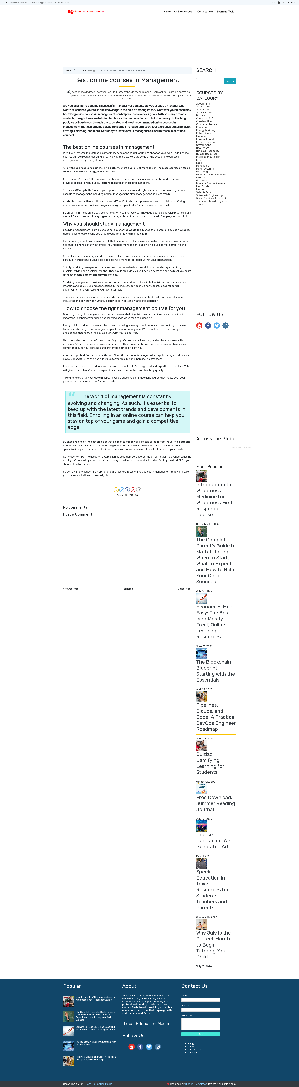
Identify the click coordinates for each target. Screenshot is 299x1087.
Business (201, 115)
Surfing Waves (245, 448)
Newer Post (71, 588)
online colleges (173, 95)
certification (104, 92)
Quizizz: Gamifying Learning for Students (210, 763)
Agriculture (203, 106)
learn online (160, 92)
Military (200, 177)
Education (202, 127)
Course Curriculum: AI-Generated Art (213, 841)
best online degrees (88, 70)
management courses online (81, 95)
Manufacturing (205, 168)
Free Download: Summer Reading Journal (215, 803)
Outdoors (201, 180)
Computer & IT (204, 118)
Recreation (202, 189)
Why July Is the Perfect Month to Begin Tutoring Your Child (213, 945)
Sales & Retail (204, 192)
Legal (199, 162)
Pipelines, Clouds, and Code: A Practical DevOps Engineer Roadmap (216, 717)
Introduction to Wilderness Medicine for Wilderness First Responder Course (214, 499)
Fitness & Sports (205, 139)
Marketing (202, 171)
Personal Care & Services (210, 183)
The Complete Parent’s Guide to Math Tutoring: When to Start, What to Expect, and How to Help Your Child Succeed (216, 560)
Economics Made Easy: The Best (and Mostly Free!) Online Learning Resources (215, 622)
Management (204, 165)
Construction (204, 121)
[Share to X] (121, 489)
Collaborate (194, 1052)
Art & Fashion (204, 112)
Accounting (203, 103)
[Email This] (116, 489)
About (191, 1046)
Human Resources (206, 153)
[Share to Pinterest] (133, 489)
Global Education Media (145, 1023)
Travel (199, 204)
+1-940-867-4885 (17, 2)
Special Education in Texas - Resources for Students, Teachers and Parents (212, 889)
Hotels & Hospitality (207, 150)
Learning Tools (225, 11)
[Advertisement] (149, 41)
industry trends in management (132, 92)
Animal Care (203, 109)
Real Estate (202, 186)
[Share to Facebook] (127, 489)
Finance (201, 136)
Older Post (184, 588)
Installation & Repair (208, 156)
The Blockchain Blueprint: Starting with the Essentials (215, 671)
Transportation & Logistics (211, 201)
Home (167, 11)
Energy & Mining (205, 130)
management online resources (144, 95)
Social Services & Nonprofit (212, 198)
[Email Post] (136, 494)
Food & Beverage (206, 142)
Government (203, 145)
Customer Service (206, 124)
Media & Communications (211, 174)
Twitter (291, 2)
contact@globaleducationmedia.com (50, 2)
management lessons (112, 95)
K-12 (198, 159)
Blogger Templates (196, 1083)
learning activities (179, 92)
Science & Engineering (209, 195)
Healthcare (202, 148)
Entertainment (205, 133)
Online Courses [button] (183, 11)
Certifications (205, 11)
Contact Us (194, 1049)
